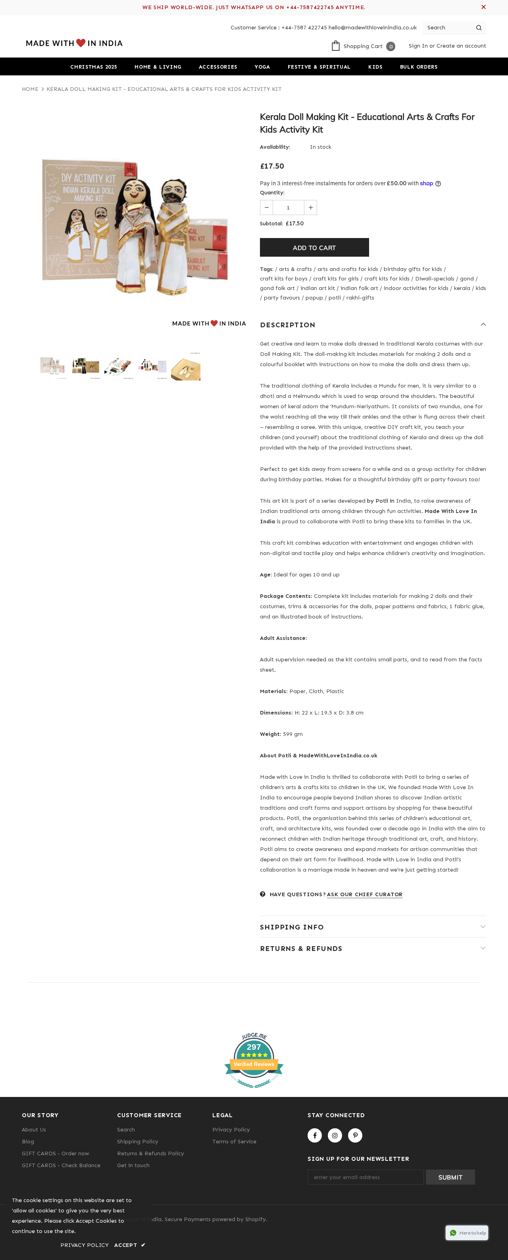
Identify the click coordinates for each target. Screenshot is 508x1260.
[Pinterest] (355, 1135)
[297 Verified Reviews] (254, 1092)
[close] (483, 8)
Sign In (419, 45)
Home (30, 89)
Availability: (275, 147)
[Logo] (73, 43)
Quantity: (272, 192)
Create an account (461, 45)
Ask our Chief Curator (365, 894)
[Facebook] (315, 1135)
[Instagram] (335, 1135)
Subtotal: (271, 223)
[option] (135, 226)
